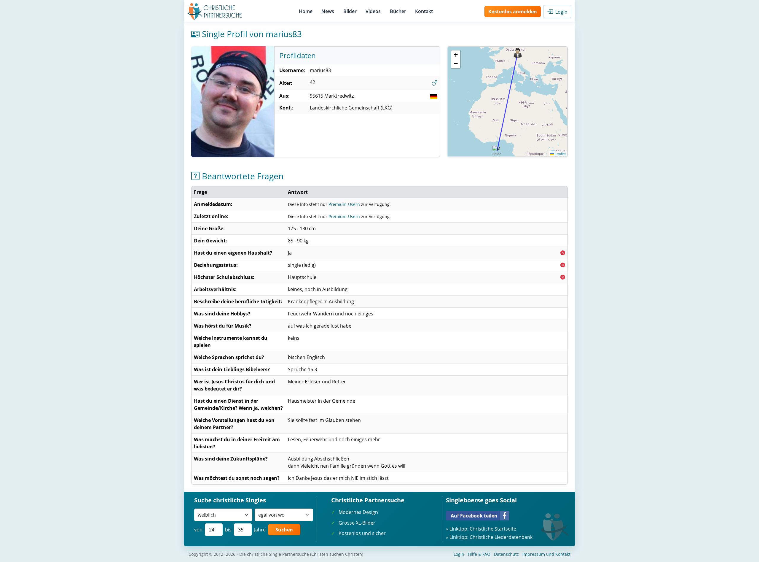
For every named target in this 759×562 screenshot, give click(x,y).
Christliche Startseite (493, 529)
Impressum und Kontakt (546, 554)
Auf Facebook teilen (474, 515)
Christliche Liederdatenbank (501, 537)
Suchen (284, 529)
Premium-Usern (344, 204)
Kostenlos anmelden (512, 11)
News (327, 11)
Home (305, 11)
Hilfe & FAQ (479, 554)
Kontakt (424, 11)
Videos (373, 11)
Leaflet (560, 153)
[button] (517, 53)
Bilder (350, 11)
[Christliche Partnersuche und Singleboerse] (215, 11)
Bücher (398, 11)
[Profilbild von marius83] (232, 101)
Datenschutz (506, 554)
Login (560, 12)
